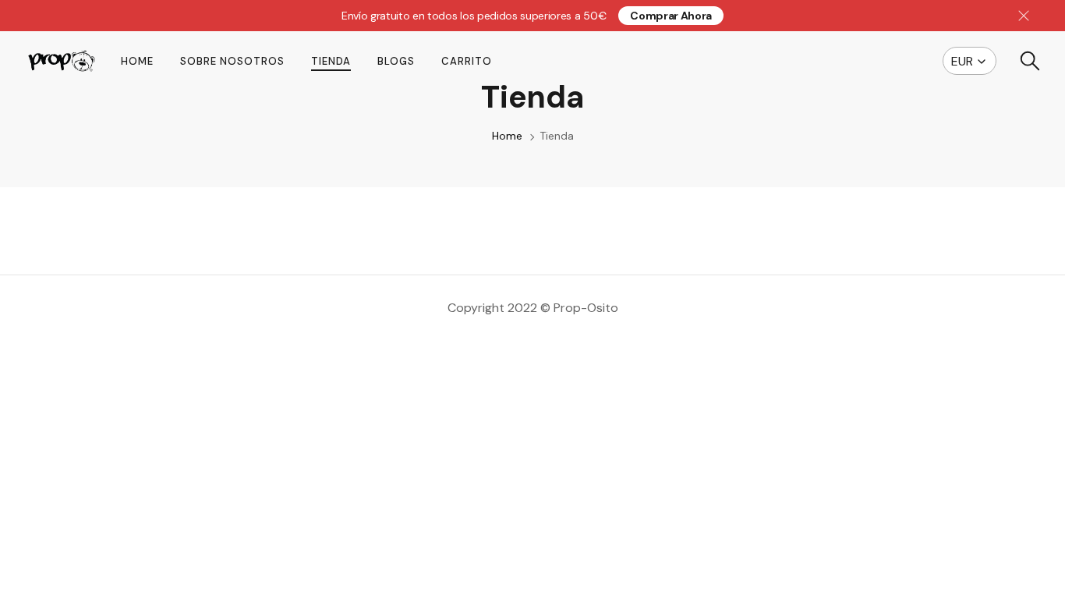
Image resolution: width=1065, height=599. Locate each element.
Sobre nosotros (232, 61)
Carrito (466, 61)
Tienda (331, 61)
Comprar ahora (671, 16)
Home (137, 61)
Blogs (396, 61)
